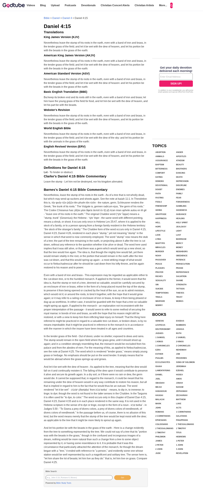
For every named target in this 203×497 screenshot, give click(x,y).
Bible (47, 18)
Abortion (160, 152)
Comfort (160, 173)
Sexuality (160, 280)
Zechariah (181, 395)
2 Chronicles (183, 346)
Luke (178, 403)
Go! (122, 477)
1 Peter (180, 441)
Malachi (159, 399)
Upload (55, 5)
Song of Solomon (185, 362)
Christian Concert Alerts (115, 5)
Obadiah (159, 383)
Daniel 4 (67, 18)
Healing (180, 218)
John (158, 408)
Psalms (159, 358)
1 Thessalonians (185, 424)
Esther (159, 354)
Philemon (160, 437)
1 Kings (159, 341)
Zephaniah (181, 391)
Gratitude (160, 214)
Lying (158, 239)
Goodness (181, 210)
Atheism (180, 160)
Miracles (160, 247)
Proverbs (181, 358)
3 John (179, 449)
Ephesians (161, 420)
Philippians (182, 420)
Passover (160, 260)
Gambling (181, 206)
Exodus (180, 321)
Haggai (159, 395)
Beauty (180, 165)
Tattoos (180, 289)
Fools (158, 202)
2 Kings (180, 341)
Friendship (161, 206)
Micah (158, 387)
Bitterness (161, 169)
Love (157, 235)
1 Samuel (160, 337)
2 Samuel (181, 337)
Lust (178, 235)
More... (163, 5)
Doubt (158, 189)
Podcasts (70, 5)
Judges (159, 333)
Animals (159, 156)
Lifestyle (160, 231)
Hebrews (181, 437)
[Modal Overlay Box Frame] (176, 80)
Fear (178, 198)
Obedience (181, 256)
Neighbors (182, 251)
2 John (158, 449)
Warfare (160, 301)
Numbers (181, 325)
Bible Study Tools (63, 483)
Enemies (180, 189)
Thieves (180, 293)
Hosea (179, 375)
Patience (180, 260)
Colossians (161, 424)
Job (178, 354)
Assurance (161, 160)
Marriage (181, 239)
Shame (179, 280)
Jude (158, 453)
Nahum (179, 387)
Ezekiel (180, 370)
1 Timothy (181, 428)
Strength (181, 285)
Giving (158, 210)
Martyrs (160, 243)
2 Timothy (160, 432)
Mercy (179, 243)
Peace (158, 264)
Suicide (159, 289)
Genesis (159, 321)
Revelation (182, 453)
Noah (158, 256)
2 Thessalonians (164, 428)
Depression (182, 181)
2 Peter (159, 445)
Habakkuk (161, 391)
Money (179, 247)
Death (179, 177)
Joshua (180, 329)
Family (179, 193)
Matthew (181, 399)
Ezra (158, 350)
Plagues (160, 268)
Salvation (181, 276)
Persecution (183, 264)
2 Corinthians (162, 416)
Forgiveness (183, 202)
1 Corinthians (183, 412)
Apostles (181, 156)
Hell (157, 222)
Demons (159, 181)
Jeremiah (181, 366)
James (158, 441)
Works (179, 301)
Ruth (178, 333)
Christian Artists (144, 5)
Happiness (161, 218)
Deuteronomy (162, 329)
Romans (159, 412)
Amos (179, 379)
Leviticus (160, 325)
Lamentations (162, 370)
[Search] (171, 5)
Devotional (161, 185)
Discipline (181, 185)
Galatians (181, 416)
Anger (179, 152)
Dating (159, 177)
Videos (31, 5)
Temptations (162, 293)
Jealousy (181, 227)
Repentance (182, 272)
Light (179, 231)
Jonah (179, 383)
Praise (179, 268)
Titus (178, 432)
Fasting (159, 198)
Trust (179, 297)
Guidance (181, 214)
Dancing (180, 173)
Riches (159, 276)
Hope (158, 227)
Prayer (159, 272)
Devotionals (88, 5)
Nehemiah (181, 350)
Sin (157, 285)
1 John (179, 445)
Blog (43, 5)
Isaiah (158, 366)
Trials (158, 297)
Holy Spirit (182, 222)
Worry (159, 305)
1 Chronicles (162, 346)
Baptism (159, 165)
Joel (157, 379)
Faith (158, 193)
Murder (159, 251)
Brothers (181, 169)
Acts (178, 408)
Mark (158, 403)
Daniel (56, 18)
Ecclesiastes (162, 362)
